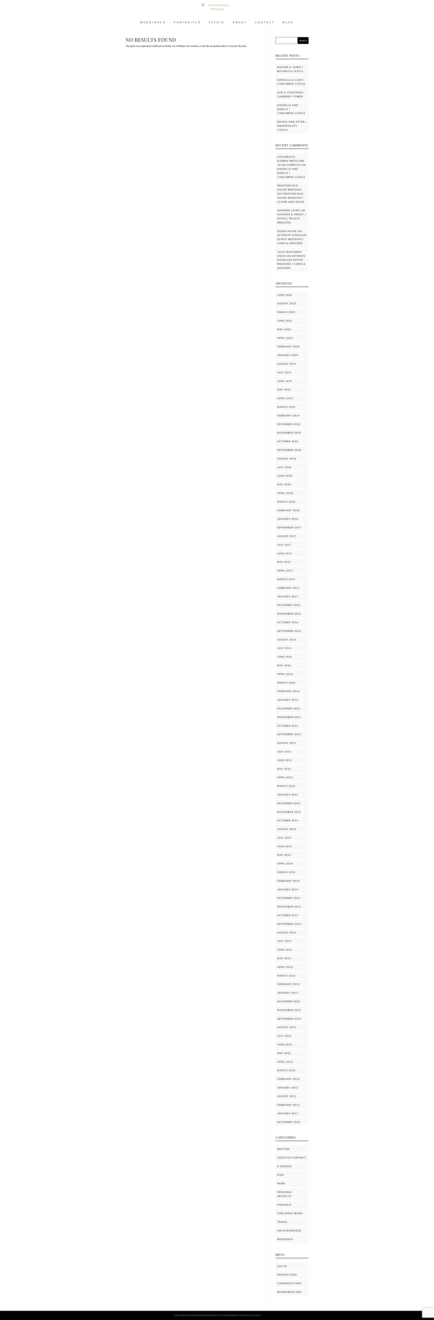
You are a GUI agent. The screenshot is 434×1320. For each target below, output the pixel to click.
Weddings (285, 1239)
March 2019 (286, 406)
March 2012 (286, 1070)
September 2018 (289, 449)
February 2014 (288, 880)
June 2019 (284, 381)
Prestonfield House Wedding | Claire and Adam (290, 197)
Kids (280, 1174)
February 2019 (288, 415)
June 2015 (284, 760)
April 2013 (285, 966)
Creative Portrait (291, 1157)
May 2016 (284, 665)
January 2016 (287, 699)
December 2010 (288, 1122)
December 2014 (288, 803)
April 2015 (285, 777)
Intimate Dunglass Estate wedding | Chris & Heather (292, 239)
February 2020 (288, 346)
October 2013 (287, 915)
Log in (282, 1266)
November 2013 (289, 906)
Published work (290, 1213)
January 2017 (287, 596)
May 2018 (284, 484)
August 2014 (286, 829)
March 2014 (286, 872)
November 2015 (289, 717)
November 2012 (289, 1010)
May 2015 (284, 768)
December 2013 (288, 897)
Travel (282, 1221)
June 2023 (284, 320)
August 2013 (286, 932)
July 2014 (284, 837)
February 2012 (288, 1078)
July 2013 (284, 941)
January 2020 (287, 355)
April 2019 (285, 398)
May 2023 (284, 329)
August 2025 (286, 303)
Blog (288, 22)
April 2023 (285, 338)
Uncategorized (289, 1230)
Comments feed (289, 1283)
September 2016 (289, 630)
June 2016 (284, 656)
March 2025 (286, 312)
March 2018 (286, 501)
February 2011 (288, 1104)
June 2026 (284, 294)
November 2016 (289, 613)
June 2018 (284, 475)
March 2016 (286, 682)
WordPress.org (289, 1291)
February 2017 (288, 587)
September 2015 (289, 734)
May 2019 (284, 389)
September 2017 (289, 527)
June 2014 (284, 846)
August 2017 (286, 536)
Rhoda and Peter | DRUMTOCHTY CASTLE (292, 125)
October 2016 (287, 622)
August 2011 (286, 1096)
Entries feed (287, 1274)
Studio (217, 22)
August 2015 (286, 742)
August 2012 (286, 1027)
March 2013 (286, 975)
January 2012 (287, 1087)
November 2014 (289, 811)
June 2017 (284, 553)
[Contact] (424, 1313)
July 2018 (284, 467)
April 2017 (285, 570)
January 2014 (287, 889)
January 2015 (287, 794)
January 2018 (287, 518)
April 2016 (285, 674)
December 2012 (288, 1001)
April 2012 (285, 1061)
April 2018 (285, 493)
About (240, 22)
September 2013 (289, 923)
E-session (284, 1166)
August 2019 (286, 363)
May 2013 (284, 958)
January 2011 (287, 1113)
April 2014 (285, 863)
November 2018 (289, 432)
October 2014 (287, 820)
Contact (265, 22)
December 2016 (288, 605)
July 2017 (284, 544)
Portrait (284, 1204)
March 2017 (286, 579)
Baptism (283, 1148)
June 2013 (284, 949)
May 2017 (284, 561)
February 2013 (288, 984)
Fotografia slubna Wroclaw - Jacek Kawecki (291, 160)
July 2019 (284, 372)
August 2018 (286, 458)
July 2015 (284, 751)
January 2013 (287, 992)
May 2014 (284, 854)
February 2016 (288, 691)
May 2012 (284, 1053)
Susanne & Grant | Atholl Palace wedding (291, 218)
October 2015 (287, 725)
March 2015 (286, 786)
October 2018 (287, 441)
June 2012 (284, 1044)
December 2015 (288, 708)
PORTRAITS (185, 22)
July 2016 (284, 648)
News (281, 1183)
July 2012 (284, 1035)
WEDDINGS (151, 22)
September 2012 (289, 1018)
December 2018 (288, 424)
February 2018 (288, 510)
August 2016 (286, 639)
